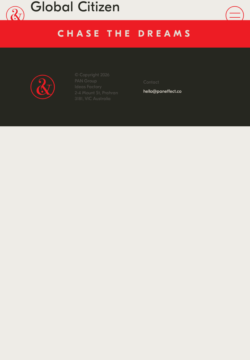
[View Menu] (235, 15)
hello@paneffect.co (162, 91)
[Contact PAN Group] (125, 34)
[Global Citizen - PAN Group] (42, 87)
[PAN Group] (15, 15)
